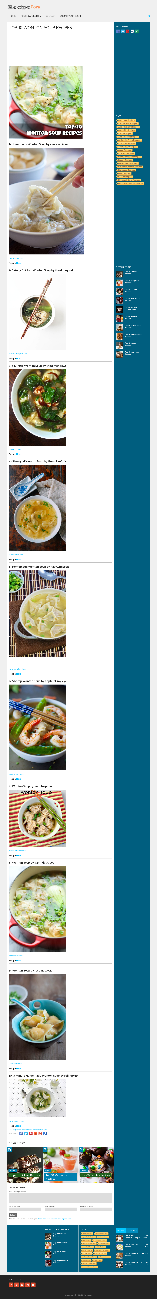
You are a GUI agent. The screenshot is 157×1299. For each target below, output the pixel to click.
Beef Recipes (124, 173)
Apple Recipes (124, 133)
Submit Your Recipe (70, 16)
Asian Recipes (124, 150)
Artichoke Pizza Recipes (129, 140)
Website (86, 1206)
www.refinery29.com (16, 1121)
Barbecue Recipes (126, 170)
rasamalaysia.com (15, 1064)
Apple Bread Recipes (127, 123)
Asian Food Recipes (127, 147)
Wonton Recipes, (27, 1130)
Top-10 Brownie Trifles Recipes (131, 308)
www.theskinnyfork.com (18, 354)
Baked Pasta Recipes (127, 163)
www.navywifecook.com (18, 669)
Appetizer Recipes (126, 120)
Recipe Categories (31, 16)
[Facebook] (11, 1285)
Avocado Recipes (126, 153)
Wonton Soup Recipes (40, 1130)
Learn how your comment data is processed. (54, 1219)
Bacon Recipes (125, 160)
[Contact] (33, 1285)
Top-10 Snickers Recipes (25, 1175)
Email (50, 1206)
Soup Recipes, (17, 1130)
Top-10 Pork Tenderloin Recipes (132, 1237)
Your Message (17, 1192)
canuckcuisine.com (16, 258)
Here (18, 263)
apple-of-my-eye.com (17, 774)
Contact (50, 16)
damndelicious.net (16, 956)
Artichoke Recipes (126, 143)
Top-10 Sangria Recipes (131, 317)
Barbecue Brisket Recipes (130, 167)
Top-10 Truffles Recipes (95, 1175)
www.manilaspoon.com (17, 851)
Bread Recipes (124, 177)
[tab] (121, 1230)
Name (14, 1206)
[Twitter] (16, 1285)
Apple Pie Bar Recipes (128, 127)
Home (12, 16)
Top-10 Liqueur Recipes (131, 344)
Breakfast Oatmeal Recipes (130, 183)
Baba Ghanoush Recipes (129, 157)
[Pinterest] (22, 1285)
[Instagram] (27, 1285)
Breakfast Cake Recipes (129, 180)
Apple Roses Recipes (128, 137)
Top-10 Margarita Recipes (56, 1176)
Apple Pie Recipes (126, 130)
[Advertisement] (60, 48)
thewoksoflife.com (16, 555)
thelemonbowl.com (16, 449)
